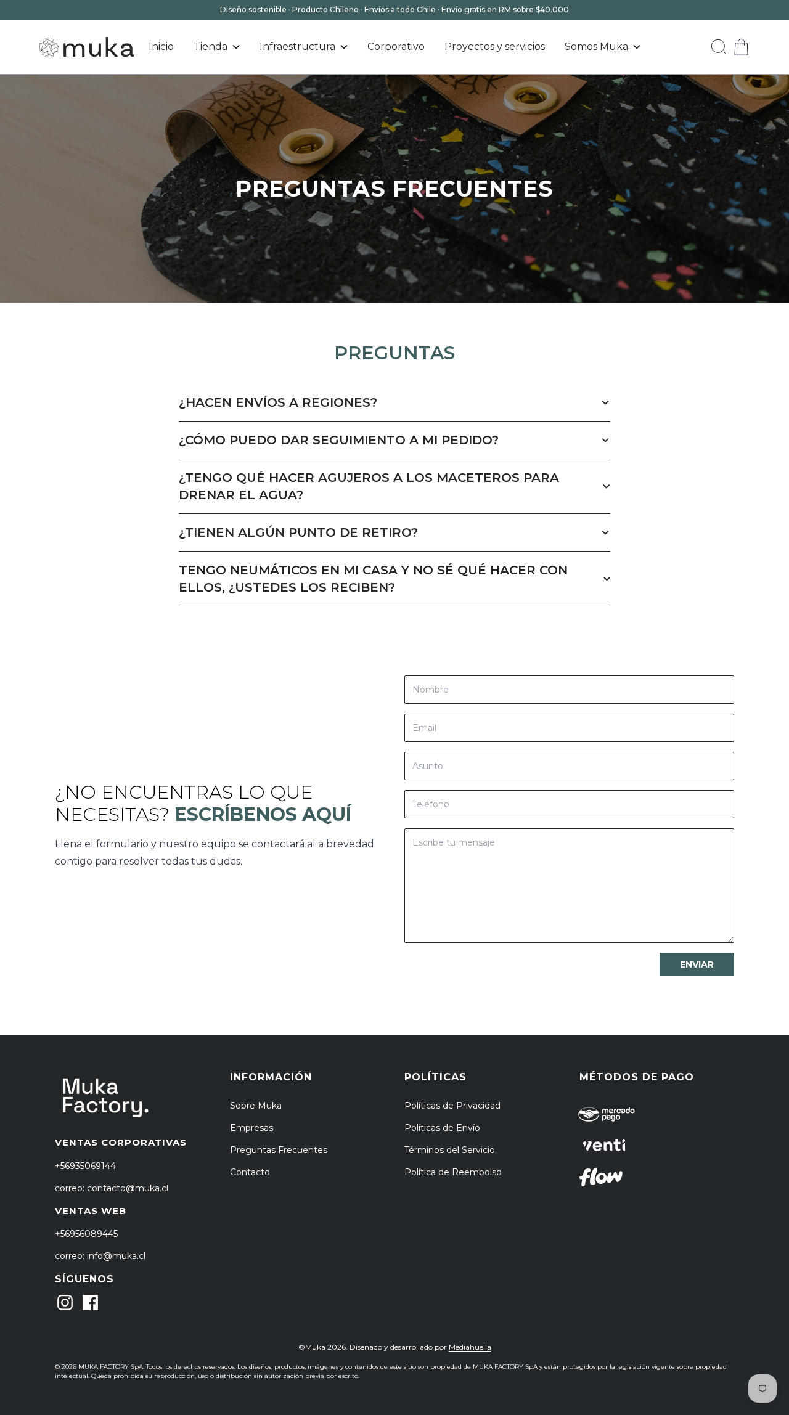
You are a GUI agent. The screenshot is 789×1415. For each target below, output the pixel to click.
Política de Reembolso (453, 1172)
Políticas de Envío (442, 1127)
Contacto (250, 1172)
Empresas (251, 1127)
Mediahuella (470, 1347)
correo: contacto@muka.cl (111, 1188)
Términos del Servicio (449, 1150)
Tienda (210, 46)
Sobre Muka (256, 1105)
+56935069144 (85, 1166)
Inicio (161, 46)
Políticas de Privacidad (452, 1105)
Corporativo (396, 46)
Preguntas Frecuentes (278, 1150)
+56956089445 (86, 1233)
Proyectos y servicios (494, 46)
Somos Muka (596, 46)
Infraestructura (297, 46)
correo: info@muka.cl (100, 1256)
